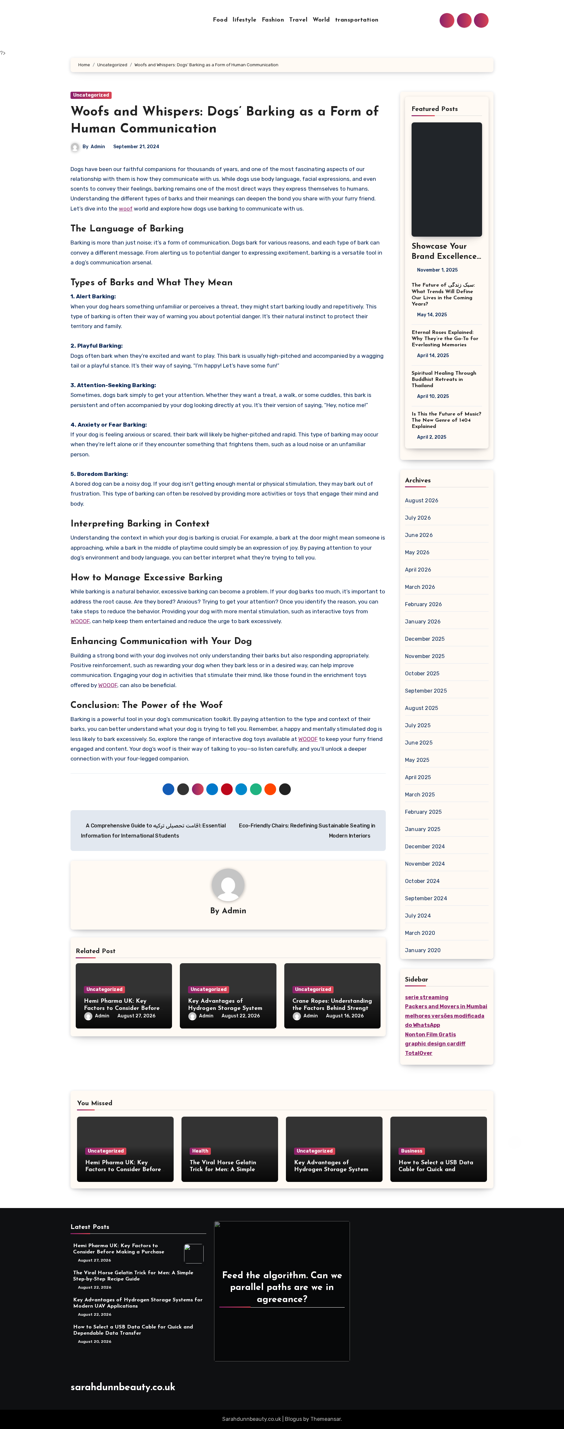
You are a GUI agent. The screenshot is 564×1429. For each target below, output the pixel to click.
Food (220, 20)
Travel (298, 20)
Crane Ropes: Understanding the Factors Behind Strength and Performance (332, 1008)
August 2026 (421, 500)
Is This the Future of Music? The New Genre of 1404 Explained (446, 420)
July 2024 (418, 916)
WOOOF (79, 621)
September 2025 (426, 691)
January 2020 (423, 950)
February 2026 (423, 604)
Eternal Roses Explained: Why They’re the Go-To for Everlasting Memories (445, 339)
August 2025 (421, 708)
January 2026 (423, 622)
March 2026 (420, 587)
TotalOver (418, 1053)
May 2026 (417, 552)
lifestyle (245, 20)
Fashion (273, 20)
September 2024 (426, 898)
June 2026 (419, 535)
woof (126, 208)
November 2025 (425, 656)
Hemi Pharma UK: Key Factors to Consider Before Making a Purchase (122, 1008)
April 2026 (418, 570)
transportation (357, 20)
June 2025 (418, 743)
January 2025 (422, 829)
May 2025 (417, 760)
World (321, 20)
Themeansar (325, 1419)
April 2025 (418, 777)
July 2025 (418, 725)
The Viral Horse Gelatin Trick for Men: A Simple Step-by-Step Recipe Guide (227, 1170)
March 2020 (420, 933)
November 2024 (425, 864)
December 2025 (425, 639)
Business (411, 1151)
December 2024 (425, 846)
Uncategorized (91, 95)
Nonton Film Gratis (430, 1034)
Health (200, 1151)
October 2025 (422, 673)
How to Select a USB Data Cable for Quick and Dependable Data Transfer (436, 1170)
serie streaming (426, 997)
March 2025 (420, 795)
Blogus (293, 1419)
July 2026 (418, 518)
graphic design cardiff (435, 1044)
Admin (98, 146)
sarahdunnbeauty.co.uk (122, 1388)
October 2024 (422, 881)
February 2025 (423, 812)
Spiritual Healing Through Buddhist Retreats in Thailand (444, 379)
